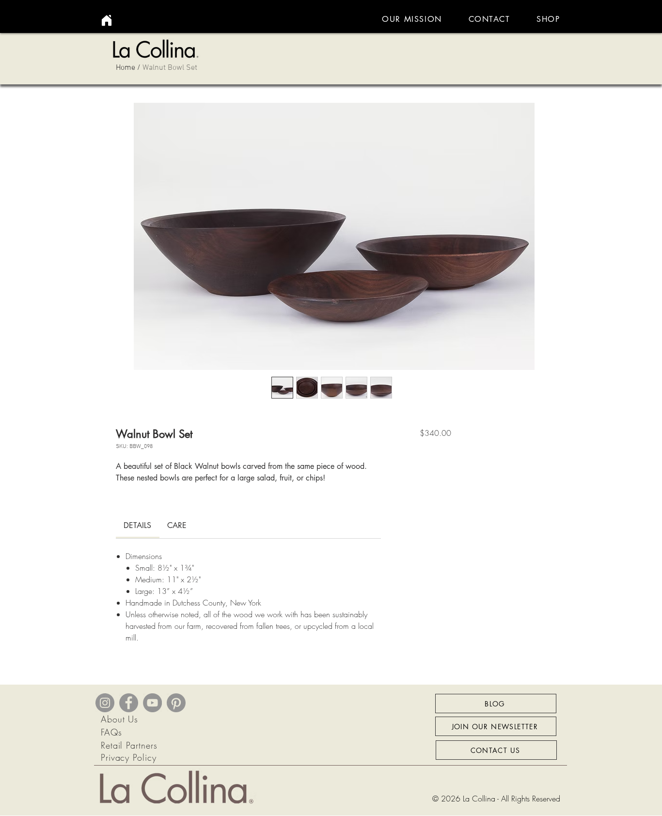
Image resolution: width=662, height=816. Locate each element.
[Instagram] (104, 702)
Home (125, 68)
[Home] (106, 20)
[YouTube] (152, 702)
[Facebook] (128, 702)
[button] (548, 19)
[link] (137, 525)
